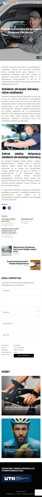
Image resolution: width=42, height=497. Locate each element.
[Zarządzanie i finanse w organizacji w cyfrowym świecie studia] (16, 478)
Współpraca (10, 494)
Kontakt (17, 494)
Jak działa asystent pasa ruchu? (8, 220)
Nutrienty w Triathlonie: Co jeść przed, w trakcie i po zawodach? (21, 451)
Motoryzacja (21, 24)
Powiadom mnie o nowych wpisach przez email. (19, 348)
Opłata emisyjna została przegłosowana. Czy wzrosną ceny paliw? (10, 231)
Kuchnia (16, 447)
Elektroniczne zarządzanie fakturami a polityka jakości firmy (24, 250)
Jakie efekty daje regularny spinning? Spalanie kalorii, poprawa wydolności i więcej (21, 408)
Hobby (8, 404)
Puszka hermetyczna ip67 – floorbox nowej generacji (18, 263)
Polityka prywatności (28, 494)
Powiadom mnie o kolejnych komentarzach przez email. (6, 349)
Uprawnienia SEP (27, 219)
